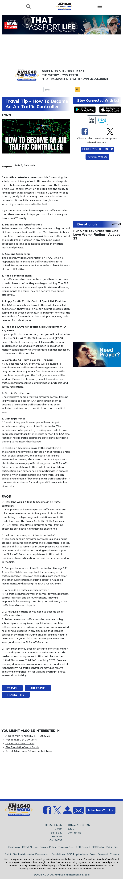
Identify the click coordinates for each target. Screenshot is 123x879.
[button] (77, 89)
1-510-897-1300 (80, 826)
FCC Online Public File (105, 847)
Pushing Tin (55, 192)
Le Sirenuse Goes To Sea (19, 743)
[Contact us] (77, 811)
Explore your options (96, 149)
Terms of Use (66, 847)
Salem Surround (99, 854)
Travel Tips (15, 694)
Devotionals (87, 224)
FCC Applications (77, 854)
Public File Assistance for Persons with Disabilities (35, 854)
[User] (67, 812)
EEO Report (83, 847)
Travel (6, 115)
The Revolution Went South (22, 747)
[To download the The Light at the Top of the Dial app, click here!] (85, 109)
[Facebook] (85, 131)
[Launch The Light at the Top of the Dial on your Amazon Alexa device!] (97, 120)
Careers (114, 854)
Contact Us (74, 832)
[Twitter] (110, 131)
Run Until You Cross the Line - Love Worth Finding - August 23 (96, 234)
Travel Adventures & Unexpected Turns (28, 751)
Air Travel (38, 688)
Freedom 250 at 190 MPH (21, 739)
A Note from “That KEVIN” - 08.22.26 (27, 735)
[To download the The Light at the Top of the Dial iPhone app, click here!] (110, 109)
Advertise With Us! (97, 156)
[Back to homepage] (64, 6)
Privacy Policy (48, 847)
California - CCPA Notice (23, 847)
